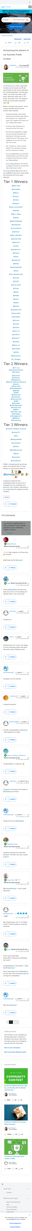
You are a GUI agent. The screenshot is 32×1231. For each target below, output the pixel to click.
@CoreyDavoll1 (16, 460)
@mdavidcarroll (16, 310)
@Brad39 (16, 306)
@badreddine (16, 224)
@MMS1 (16, 409)
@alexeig (16, 210)
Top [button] (2, 1184)
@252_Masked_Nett (16, 274)
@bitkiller (16, 295)
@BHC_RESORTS (16, 235)
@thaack (16, 446)
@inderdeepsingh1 (16, 405)
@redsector (16, 378)
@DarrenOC (16, 375)
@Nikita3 (16, 263)
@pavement (16, 457)
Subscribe (27, 39)
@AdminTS (16, 242)
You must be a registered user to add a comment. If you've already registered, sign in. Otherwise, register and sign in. (15, 527)
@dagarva (16, 203)
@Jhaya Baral (16, 313)
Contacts (8, 1192)
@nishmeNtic (16, 189)
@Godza (16, 200)
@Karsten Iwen (16, 407)
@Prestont (16, 253)
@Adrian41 (16, 232)
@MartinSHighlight (16, 221)
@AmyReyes (12, 589)
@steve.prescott (16, 399)
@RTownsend (16, 395)
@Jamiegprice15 (16, 416)
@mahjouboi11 (16, 249)
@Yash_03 (16, 331)
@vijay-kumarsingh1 (16, 207)
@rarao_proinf (16, 285)
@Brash (16, 453)
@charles (16, 278)
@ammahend (16, 443)
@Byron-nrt (16, 345)
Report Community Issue (13, 1202)
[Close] (29, 1215)
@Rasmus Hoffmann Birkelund (16, 382)
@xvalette (16, 341)
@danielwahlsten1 (16, 388)
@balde (16, 302)
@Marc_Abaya (16, 214)
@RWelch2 (16, 418)
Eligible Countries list (14, 166)
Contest (6, 497)
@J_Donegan (16, 359)
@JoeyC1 (16, 196)
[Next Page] (17, 1022)
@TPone (16, 288)
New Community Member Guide (15, 1052)
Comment (9, 533)
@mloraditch (16, 317)
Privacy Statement (15, 1223)
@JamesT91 (16, 432)
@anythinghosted (16, 267)
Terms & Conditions (11, 1207)
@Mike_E (16, 193)
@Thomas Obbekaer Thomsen (16, 429)
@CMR (16, 392)
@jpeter (16, 292)
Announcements (7, 35)
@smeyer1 (10, 474)
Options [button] (27, 65)
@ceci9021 (16, 334)
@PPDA (16, 352)
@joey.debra (16, 403)
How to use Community (12, 1048)
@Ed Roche (16, 372)
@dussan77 (16, 338)
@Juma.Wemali (16, 228)
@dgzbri (16, 217)
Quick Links (7, 1189)
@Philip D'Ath (16, 386)
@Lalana (16, 324)
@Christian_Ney (16, 412)
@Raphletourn (16, 380)
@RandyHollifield (16, 439)
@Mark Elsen (16, 186)
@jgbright (16, 390)
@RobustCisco (16, 356)
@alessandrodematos (16, 370)
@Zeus (16, 271)
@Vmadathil (16, 348)
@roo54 (16, 246)
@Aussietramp (16, 420)
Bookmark (17, 39)
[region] (16, 1221)
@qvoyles (16, 327)
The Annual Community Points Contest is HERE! (14, 1157)
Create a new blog (16, 26)
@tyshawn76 (16, 260)
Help (7, 1204)
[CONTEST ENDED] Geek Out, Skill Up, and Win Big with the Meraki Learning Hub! (15, 1088)
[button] (16, 78)
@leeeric (16, 299)
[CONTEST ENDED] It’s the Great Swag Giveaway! (15, 1123)
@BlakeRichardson (16, 450)
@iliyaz (16, 256)
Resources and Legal (10, 1198)
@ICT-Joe (16, 368)
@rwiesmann (16, 397)
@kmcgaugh (16, 414)
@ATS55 (16, 281)
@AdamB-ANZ (16, 239)
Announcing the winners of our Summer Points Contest (16, 55)
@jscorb (16, 384)
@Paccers (16, 320)
